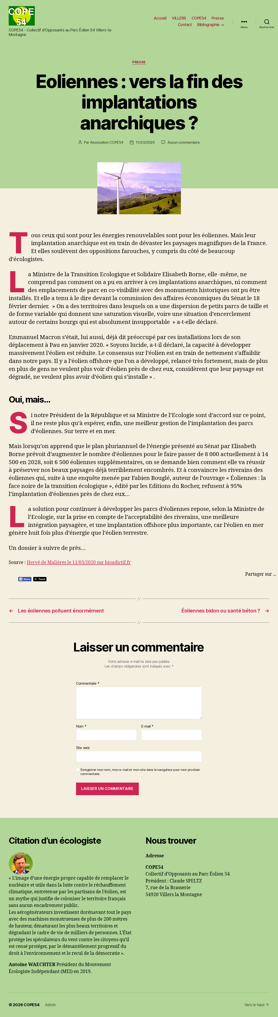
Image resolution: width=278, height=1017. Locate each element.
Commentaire (87, 684)
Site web (83, 748)
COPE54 (199, 18)
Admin (50, 1004)
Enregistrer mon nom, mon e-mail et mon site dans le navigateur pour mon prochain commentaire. (140, 772)
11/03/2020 (145, 142)
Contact (185, 24)
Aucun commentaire (183, 142)
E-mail (147, 726)
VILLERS (179, 18)
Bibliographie (208, 24)
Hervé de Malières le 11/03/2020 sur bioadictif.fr (79, 562)
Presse (218, 18)
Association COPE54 (106, 142)
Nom (81, 726)
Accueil (160, 18)
